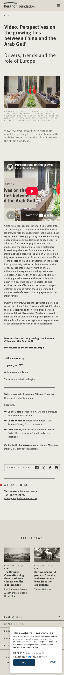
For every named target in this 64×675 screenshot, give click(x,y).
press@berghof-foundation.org (21, 498)
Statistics (20, 657)
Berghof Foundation (20, 5)
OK (24, 662)
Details (53, 662)
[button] (58, 5)
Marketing (40, 657)
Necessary (27, 653)
